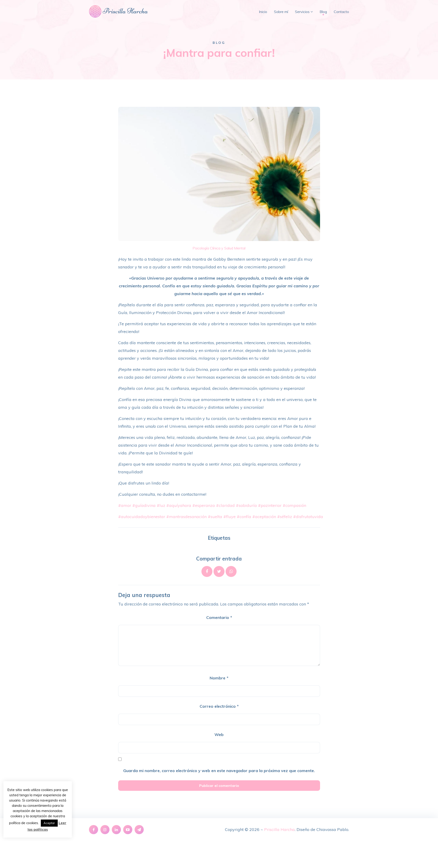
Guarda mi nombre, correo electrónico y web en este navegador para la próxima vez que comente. (219, 770)
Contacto (341, 11)
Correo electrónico (219, 706)
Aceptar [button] (49, 823)
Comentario (219, 617)
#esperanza (203, 505)
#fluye (229, 516)
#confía (244, 516)
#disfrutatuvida (308, 516)
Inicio (263, 11)
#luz (161, 505)
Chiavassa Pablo (332, 829)
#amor (124, 505)
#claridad (225, 505)
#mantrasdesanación (186, 516)
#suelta (215, 516)
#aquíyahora (178, 505)
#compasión (294, 505)
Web (219, 734)
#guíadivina (144, 505)
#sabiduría (246, 505)
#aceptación (264, 516)
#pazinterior (270, 505)
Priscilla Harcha (279, 829)
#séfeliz (284, 516)
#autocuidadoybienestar (141, 516)
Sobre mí (281, 11)
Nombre (219, 678)
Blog (323, 11)
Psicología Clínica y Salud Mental (219, 248)
